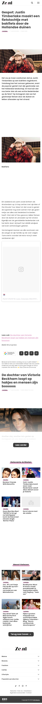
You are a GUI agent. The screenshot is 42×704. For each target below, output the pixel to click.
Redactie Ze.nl (29, 390)
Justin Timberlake (22, 299)
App (36, 353)
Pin (31, 353)
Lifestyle (5, 674)
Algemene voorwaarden (17, 693)
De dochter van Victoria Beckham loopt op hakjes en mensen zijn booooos (20, 338)
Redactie (13, 691)
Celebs (4, 31)
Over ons (20, 691)
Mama (4, 656)
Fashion (5, 665)
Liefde (4, 670)
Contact (28, 693)
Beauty (5, 661)
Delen (21, 353)
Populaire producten (10, 679)
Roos (26, 31)
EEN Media (36, 700)
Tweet (26, 353)
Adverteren (27, 691)
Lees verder (21, 445)
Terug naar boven (19, 634)
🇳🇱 (4, 295)
